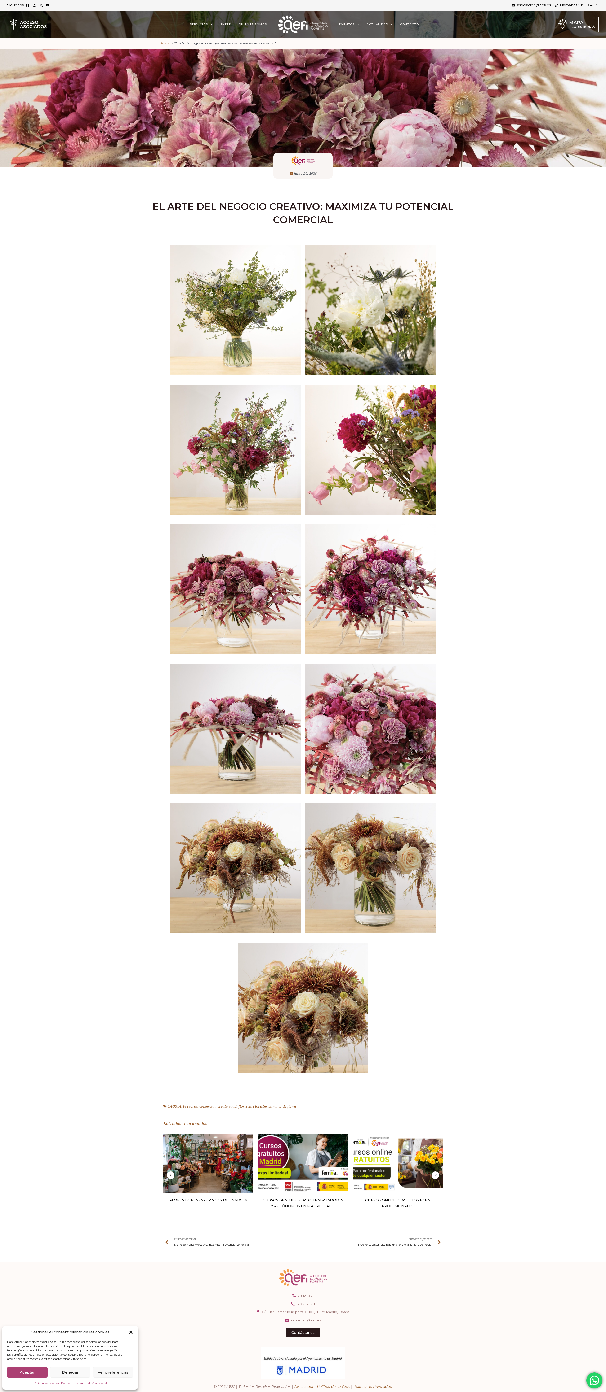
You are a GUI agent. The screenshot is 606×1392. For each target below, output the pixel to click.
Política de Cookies (46, 1383)
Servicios (199, 24)
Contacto (409, 24)
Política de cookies (333, 1386)
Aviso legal (99, 1383)
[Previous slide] (170, 1175)
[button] (131, 1332)
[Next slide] (435, 1175)
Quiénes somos (253, 24)
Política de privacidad (75, 1383)
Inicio (165, 43)
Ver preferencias (113, 1372)
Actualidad (377, 24)
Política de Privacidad (372, 1386)
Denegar (70, 1372)
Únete (225, 24)
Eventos (347, 24)
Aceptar (27, 1372)
